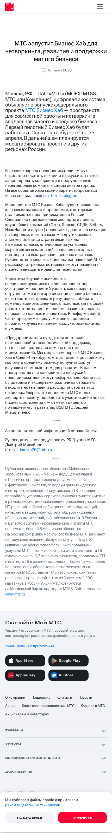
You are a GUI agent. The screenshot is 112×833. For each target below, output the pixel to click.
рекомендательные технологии (32, 805)
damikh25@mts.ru (35, 450)
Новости (85, 697)
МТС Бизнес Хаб (44, 110)
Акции (10, 706)
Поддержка (41, 697)
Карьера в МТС (93, 706)
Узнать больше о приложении (29, 646)
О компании (15, 697)
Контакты (64, 697)
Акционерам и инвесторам (27, 714)
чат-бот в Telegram (60, 196)
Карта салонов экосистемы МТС (48, 706)
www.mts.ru (15, 594)
